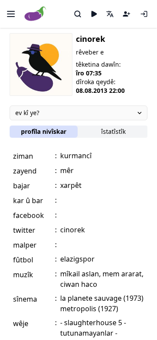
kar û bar (28, 200)
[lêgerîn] (78, 14)
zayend (25, 171)
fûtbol (23, 260)
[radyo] (93, 14)
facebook (28, 215)
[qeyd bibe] (126, 14)
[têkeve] (144, 14)
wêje (20, 323)
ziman (23, 156)
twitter (24, 230)
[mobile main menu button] (11, 14)
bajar (21, 185)
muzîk (23, 274)
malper (25, 245)
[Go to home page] (36, 14)
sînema (25, 299)
